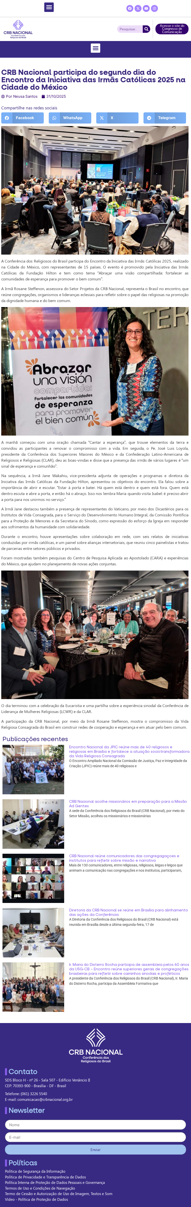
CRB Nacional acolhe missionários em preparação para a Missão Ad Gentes (128, 803)
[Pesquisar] (146, 29)
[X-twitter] (138, 8)
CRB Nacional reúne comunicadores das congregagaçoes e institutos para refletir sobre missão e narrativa (124, 858)
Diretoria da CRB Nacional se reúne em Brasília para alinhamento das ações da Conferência (128, 912)
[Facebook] (129, 8)
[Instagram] (154, 8)
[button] (49, 7)
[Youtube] (146, 8)
